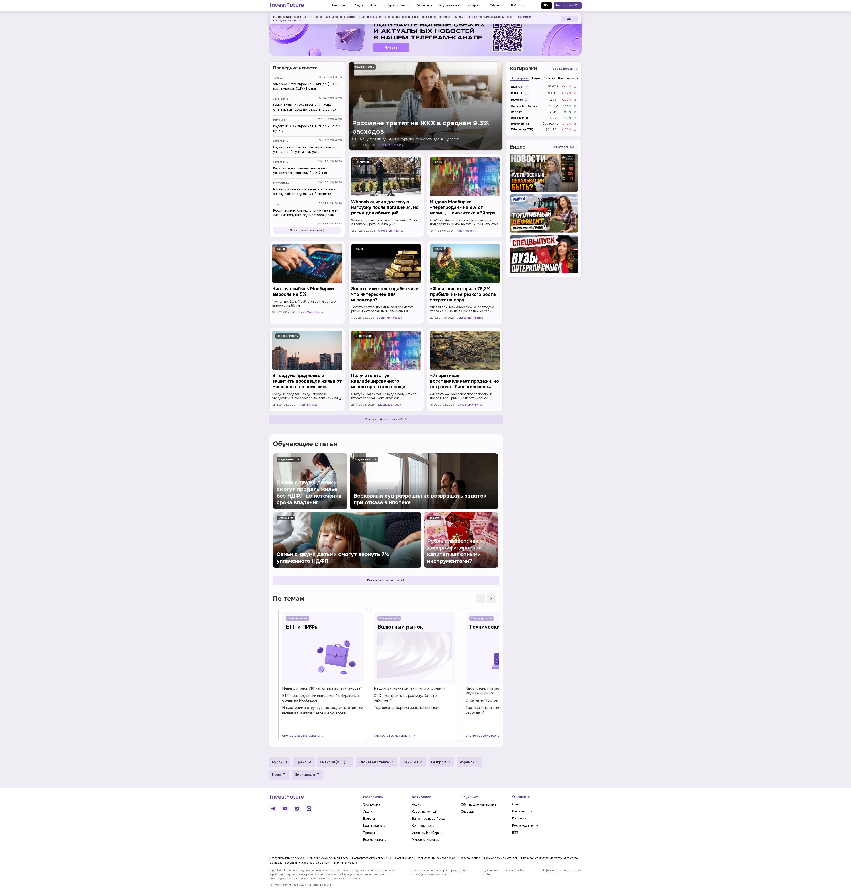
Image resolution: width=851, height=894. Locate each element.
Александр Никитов (391, 231)
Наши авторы (522, 811)
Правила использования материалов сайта (549, 858)
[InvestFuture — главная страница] (287, 5)
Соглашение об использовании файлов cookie (425, 858)
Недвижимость (363, 67)
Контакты (519, 818)
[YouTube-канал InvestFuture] (285, 808)
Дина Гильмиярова (390, 145)
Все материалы (374, 840)
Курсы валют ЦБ (424, 812)
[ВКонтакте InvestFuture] (297, 808)
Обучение (469, 797)
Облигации (363, 162)
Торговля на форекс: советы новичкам (406, 707)
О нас (516, 804)
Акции (439, 162)
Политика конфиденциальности (328, 858)
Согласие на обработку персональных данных (299, 863)
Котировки (421, 797)
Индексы (279, 120)
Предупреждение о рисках (286, 858)
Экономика (280, 99)
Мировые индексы (425, 840)
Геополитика (281, 183)
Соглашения (474, 17)
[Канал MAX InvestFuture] (308, 808)
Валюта (369, 819)
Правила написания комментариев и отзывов (488, 858)
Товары (278, 78)
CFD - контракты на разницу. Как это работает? (405, 698)
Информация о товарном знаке (562, 870)
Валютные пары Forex (428, 819)
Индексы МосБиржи (427, 833)
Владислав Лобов (389, 404)
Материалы (373, 797)
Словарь (467, 812)
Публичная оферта (345, 863)
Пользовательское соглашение (372, 858)
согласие (376, 17)
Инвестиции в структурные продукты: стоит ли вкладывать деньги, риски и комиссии (322, 710)
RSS (515, 833)
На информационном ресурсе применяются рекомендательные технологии (438, 872)
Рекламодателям (525, 825)
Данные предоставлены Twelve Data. (503, 872)
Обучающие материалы (479, 804)
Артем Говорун (466, 231)
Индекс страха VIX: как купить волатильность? (322, 688)
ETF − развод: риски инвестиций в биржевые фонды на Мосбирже (320, 698)
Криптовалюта (374, 826)
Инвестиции (364, 336)
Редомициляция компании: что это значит (410, 688)
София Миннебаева (310, 312)
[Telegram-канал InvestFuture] (425, 36)
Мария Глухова (308, 404)
